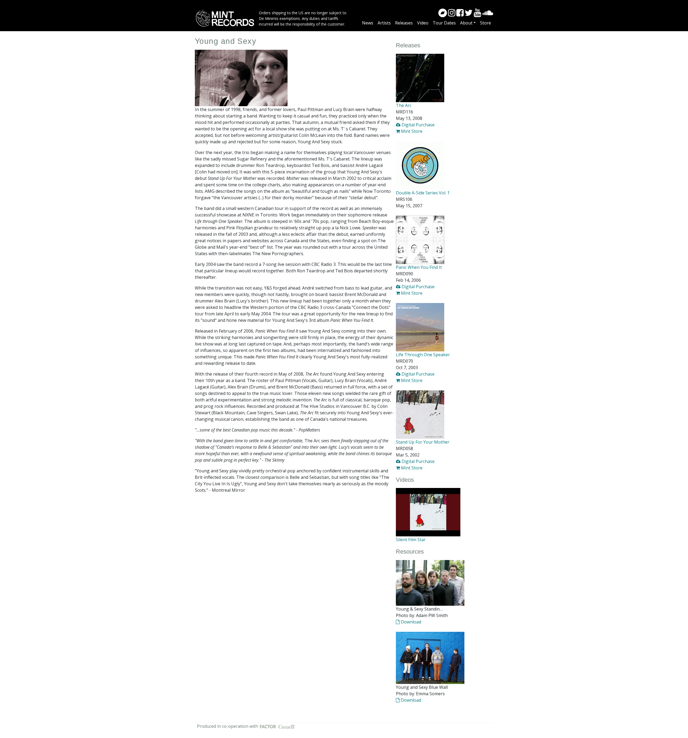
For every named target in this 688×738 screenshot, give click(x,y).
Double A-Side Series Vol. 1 (423, 193)
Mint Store (411, 131)
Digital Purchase (417, 125)
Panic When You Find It (419, 267)
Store (485, 23)
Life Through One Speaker (423, 355)
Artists (384, 23)
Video (422, 23)
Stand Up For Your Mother (422, 442)
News (367, 23)
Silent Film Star (411, 540)
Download (410, 622)
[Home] (227, 18)
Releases (404, 23)
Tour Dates (444, 23)
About (466, 23)
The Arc (403, 105)
